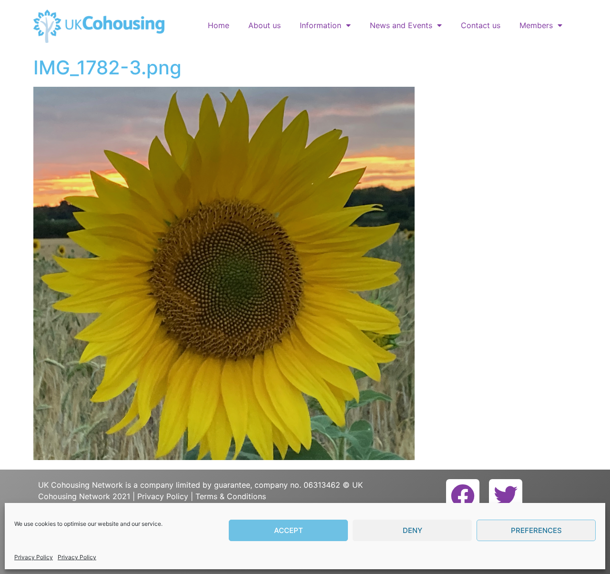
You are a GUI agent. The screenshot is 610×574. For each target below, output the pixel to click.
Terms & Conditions (230, 496)
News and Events (401, 25)
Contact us (480, 25)
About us (264, 25)
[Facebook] (462, 495)
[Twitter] (505, 495)
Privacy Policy (33, 557)
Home (218, 25)
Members (536, 25)
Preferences (536, 530)
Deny (412, 530)
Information (320, 25)
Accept (288, 530)
